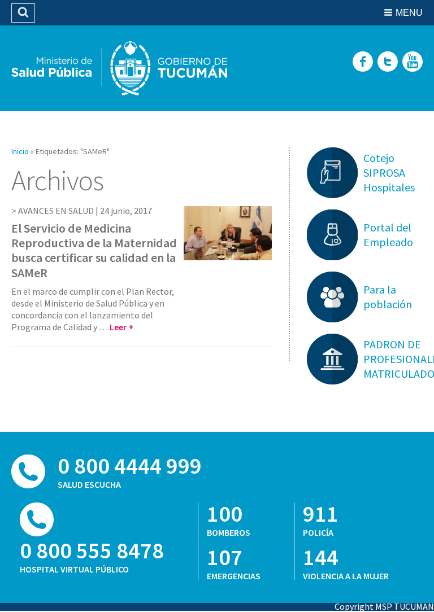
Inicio (20, 151)
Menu (409, 13)
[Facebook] (363, 62)
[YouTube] (412, 62)
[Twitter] (387, 62)
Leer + (121, 327)
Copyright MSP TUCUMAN (384, 606)
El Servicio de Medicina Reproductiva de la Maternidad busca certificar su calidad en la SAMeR (94, 250)
